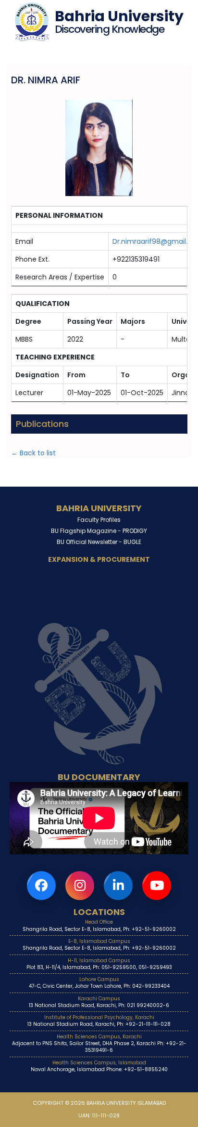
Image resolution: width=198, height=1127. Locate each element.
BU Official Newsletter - (99, 542)
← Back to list (33, 453)
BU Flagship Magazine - (99, 531)
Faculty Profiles (99, 520)
